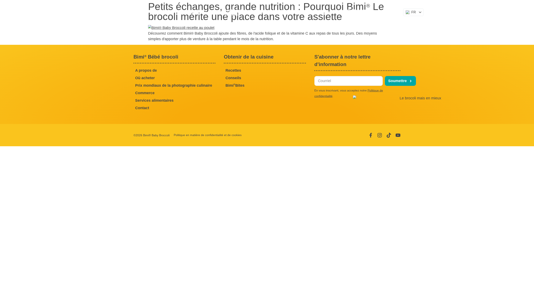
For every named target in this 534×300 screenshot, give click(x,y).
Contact (390, 12)
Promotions (294, 12)
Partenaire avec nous (357, 12)
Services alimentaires (154, 100)
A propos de (201, 12)
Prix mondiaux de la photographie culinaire (173, 85)
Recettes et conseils (232, 12)
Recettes (233, 70)
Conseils (233, 78)
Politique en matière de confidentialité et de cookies (208, 135)
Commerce (145, 93)
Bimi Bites (327, 12)
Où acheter (268, 12)
